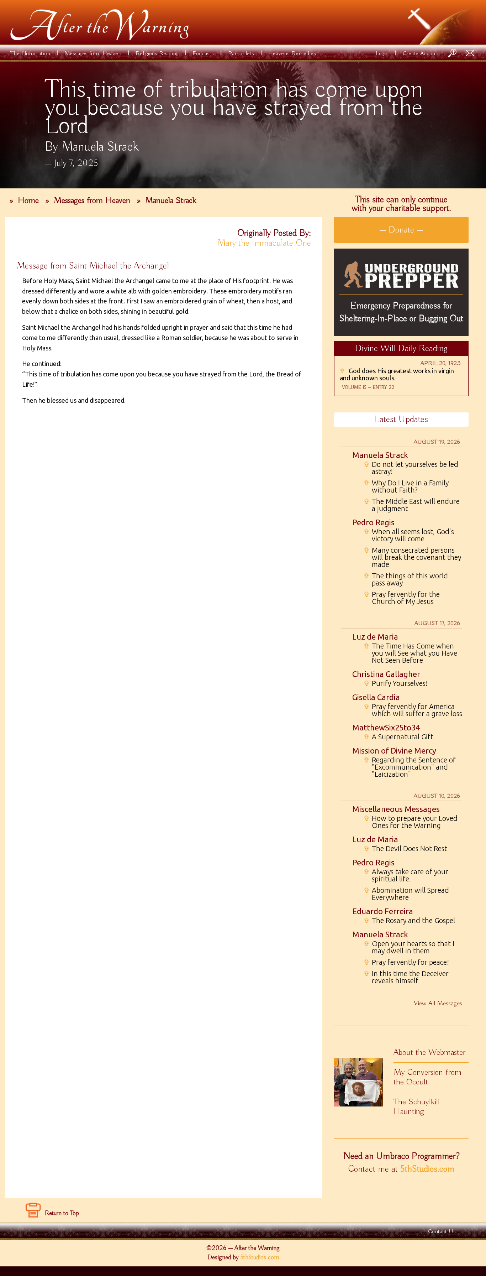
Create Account (421, 53)
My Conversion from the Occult (427, 1077)
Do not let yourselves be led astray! (411, 468)
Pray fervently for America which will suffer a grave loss (413, 710)
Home (28, 200)
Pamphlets (241, 53)
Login (382, 53)
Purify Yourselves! (396, 683)
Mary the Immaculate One (264, 243)
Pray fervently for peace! (406, 962)
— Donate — (401, 230)
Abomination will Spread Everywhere (406, 894)
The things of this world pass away (406, 579)
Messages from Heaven (92, 53)
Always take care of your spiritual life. (406, 875)
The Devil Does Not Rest (405, 848)
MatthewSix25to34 (386, 727)
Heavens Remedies (292, 53)
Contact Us (442, 1231)
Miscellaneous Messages (396, 808)
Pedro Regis (373, 522)
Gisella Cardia (376, 697)
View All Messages (438, 1003)
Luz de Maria (375, 636)
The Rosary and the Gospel (409, 920)
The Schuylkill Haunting (416, 1107)
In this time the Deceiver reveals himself (406, 977)
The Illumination (30, 53)
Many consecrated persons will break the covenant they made (412, 557)
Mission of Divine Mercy (394, 750)
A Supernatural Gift (398, 736)
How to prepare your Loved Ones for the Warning (411, 822)
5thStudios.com (427, 1169)
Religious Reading (157, 53)
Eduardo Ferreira (382, 911)
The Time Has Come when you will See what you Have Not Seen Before (410, 653)
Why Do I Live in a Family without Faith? (406, 486)
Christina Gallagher (386, 674)
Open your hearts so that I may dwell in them (409, 947)
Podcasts (203, 53)
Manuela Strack (170, 200)
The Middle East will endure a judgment (412, 505)
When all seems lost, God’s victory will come (409, 535)
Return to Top (62, 1213)
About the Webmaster (429, 1052)
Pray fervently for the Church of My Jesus (402, 598)
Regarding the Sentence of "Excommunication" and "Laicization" (410, 767)
